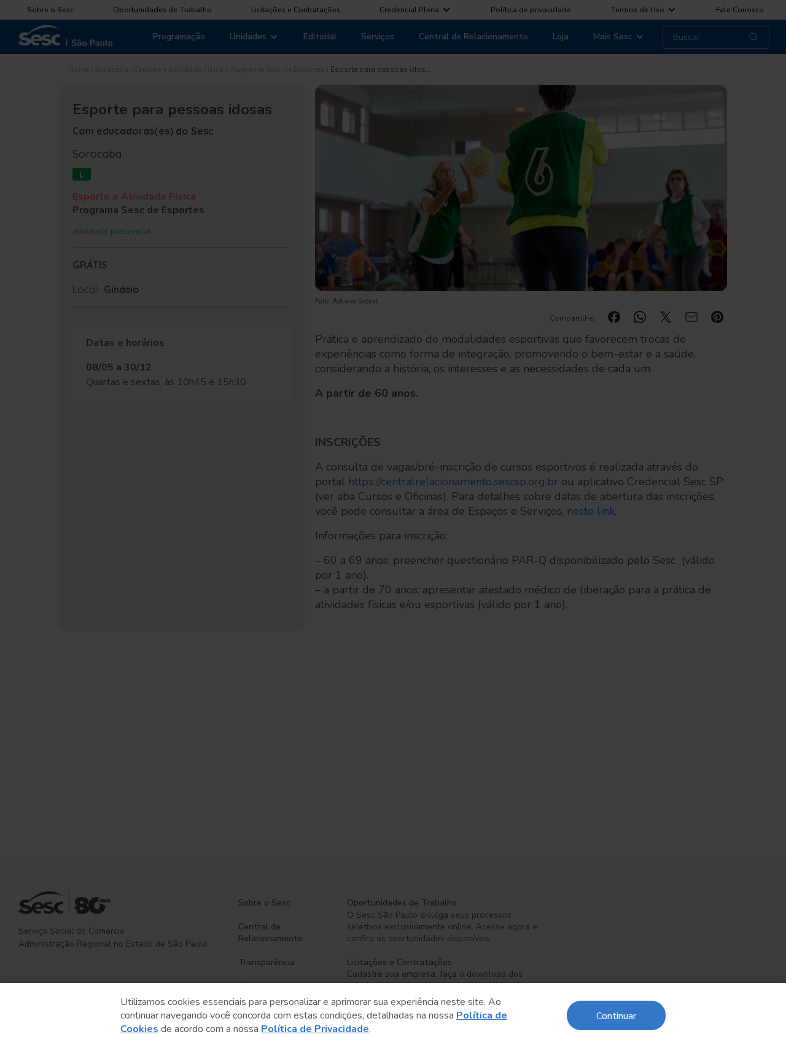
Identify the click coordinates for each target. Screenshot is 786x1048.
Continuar (616, 1015)
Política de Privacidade (315, 1029)
